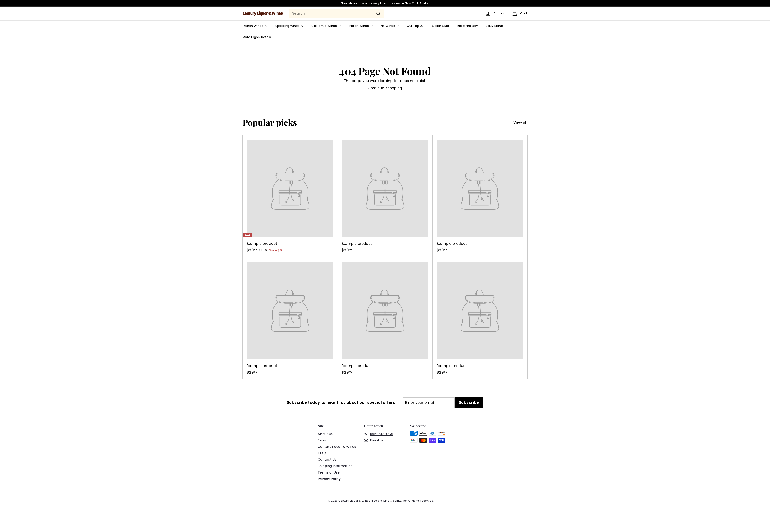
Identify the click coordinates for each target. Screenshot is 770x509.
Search (324, 440)
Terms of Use (329, 472)
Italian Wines (359, 26)
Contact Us (327, 459)
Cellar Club (440, 26)
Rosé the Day (467, 26)
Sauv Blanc (494, 26)
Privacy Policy (329, 479)
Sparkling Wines (288, 26)
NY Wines (388, 26)
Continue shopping (385, 88)
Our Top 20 (415, 26)
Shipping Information (335, 466)
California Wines (324, 26)
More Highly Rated (257, 37)
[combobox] (336, 13)
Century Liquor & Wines (337, 446)
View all (520, 122)
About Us (325, 434)
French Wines (253, 26)
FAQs (322, 453)
